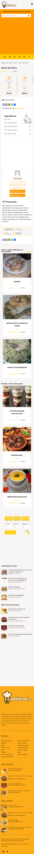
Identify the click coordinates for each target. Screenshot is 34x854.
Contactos (12, 839)
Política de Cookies (6, 841)
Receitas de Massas (23, 745)
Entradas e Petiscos (23, 741)
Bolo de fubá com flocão (16, 609)
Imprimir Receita (9, 100)
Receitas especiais (23, 747)
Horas (8, 524)
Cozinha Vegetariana (7, 754)
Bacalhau (3, 743)
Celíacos (3, 752)
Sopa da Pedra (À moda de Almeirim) (20, 634)
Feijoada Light (17, 455)
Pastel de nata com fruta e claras (17, 324)
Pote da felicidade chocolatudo (17, 412)
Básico (25, 93)
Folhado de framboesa (16, 595)
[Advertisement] (17, 36)
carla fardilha (17, 179)
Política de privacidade (22, 839)
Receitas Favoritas (17, 195)
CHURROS (17, 281)
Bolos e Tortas (14, 63)
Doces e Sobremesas (7, 757)
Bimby (3, 745)
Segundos (25, 524)
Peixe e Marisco (22, 743)
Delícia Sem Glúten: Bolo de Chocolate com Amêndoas (17, 579)
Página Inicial (4, 63)
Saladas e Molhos (22, 750)
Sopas (19, 752)
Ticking (26, 530)
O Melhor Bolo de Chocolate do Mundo (19, 827)
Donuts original (14, 587)
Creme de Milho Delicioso (17, 497)
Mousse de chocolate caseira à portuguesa (19, 618)
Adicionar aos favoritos (17, 187)
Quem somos (5, 839)
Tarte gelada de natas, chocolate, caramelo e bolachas (20, 571)
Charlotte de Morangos (17, 367)
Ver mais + (29, 251)
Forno (9, 93)
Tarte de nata (12, 805)
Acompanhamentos (6, 741)
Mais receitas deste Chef (17, 183)
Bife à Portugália (13, 820)
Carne (3, 750)
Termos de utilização (18, 841)
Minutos (16, 524)
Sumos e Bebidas (22, 754)
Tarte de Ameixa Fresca (16, 626)
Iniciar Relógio (10, 532)
